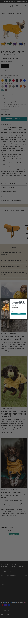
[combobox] (18, 305)
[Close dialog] (26, 300)
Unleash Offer (18, 313)
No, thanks (18, 317)
